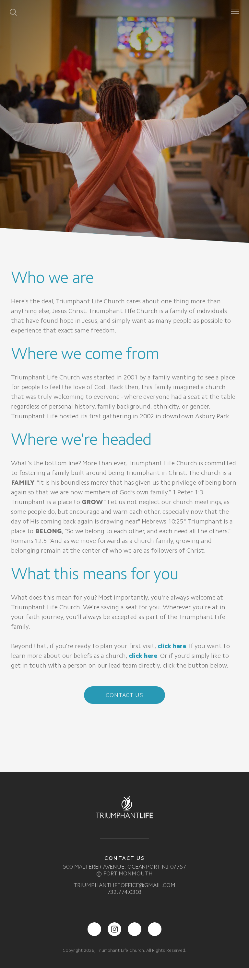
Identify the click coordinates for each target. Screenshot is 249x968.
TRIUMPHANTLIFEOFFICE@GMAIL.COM (124, 885)
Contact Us (124, 695)
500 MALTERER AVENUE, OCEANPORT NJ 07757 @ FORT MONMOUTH (124, 870)
